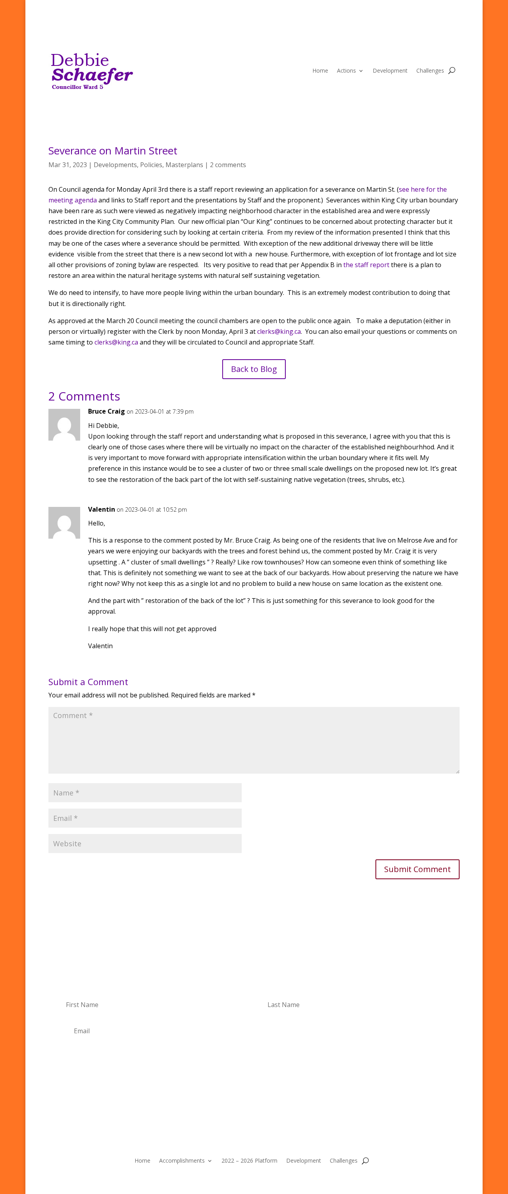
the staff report (366, 264)
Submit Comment (417, 869)
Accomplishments (182, 1160)
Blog (425, 34)
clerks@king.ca (279, 331)
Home (320, 70)
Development (390, 70)
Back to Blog (254, 369)
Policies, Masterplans (171, 164)
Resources (396, 34)
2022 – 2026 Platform (249, 1160)
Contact (449, 34)
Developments (115, 164)
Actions (346, 70)
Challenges (430, 70)
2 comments (228, 164)
